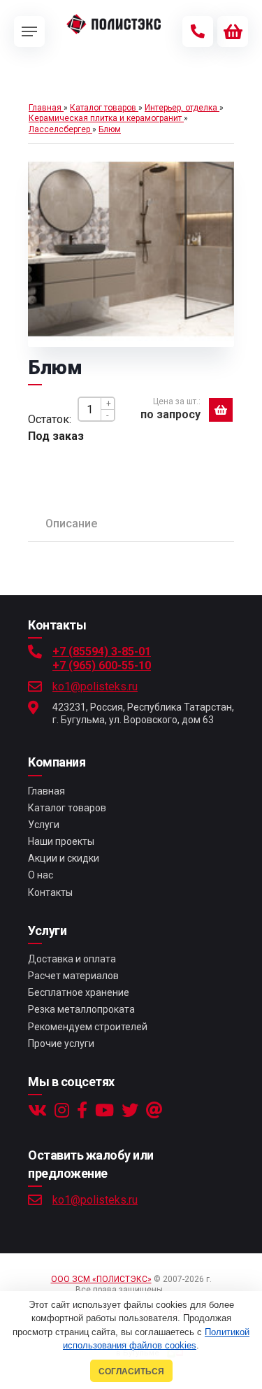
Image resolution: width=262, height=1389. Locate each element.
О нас (40, 875)
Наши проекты (61, 841)
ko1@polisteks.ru (95, 686)
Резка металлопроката (81, 1009)
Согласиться (131, 1371)
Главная (46, 791)
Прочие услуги (61, 1043)
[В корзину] (221, 410)
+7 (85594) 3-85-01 (101, 651)
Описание (71, 523)
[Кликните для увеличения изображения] (130, 249)
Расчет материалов (73, 975)
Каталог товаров (67, 807)
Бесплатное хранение (78, 992)
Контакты (50, 892)
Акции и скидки (63, 858)
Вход (177, 1290)
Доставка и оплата (72, 958)
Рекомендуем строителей (87, 1026)
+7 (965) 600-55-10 (101, 665)
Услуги (43, 824)
